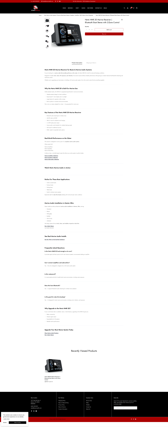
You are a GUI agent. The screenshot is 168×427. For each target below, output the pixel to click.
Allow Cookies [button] (17, 422)
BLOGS (83, 8)
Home (40, 15)
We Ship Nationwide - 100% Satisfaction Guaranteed (84, 1)
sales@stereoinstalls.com (36, 408)
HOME (64, 8)
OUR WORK (90, 8)
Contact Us (88, 407)
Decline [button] (5, 422)
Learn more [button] (6, 419)
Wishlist (88, 405)
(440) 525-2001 (34, 406)
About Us (88, 409)
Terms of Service (62, 407)
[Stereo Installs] (35, 8)
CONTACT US (98, 8)
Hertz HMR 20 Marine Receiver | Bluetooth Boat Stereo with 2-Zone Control (52, 378)
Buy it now (104, 33)
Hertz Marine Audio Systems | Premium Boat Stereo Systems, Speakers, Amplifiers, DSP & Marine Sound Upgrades (68, 15)
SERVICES (70, 8)
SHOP (77, 8)
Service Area (89, 400)
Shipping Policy (61, 400)
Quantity (87, 26)
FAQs (87, 403)
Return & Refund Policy (63, 403)
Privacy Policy (61, 405)
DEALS (105, 8)
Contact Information (62, 409)
